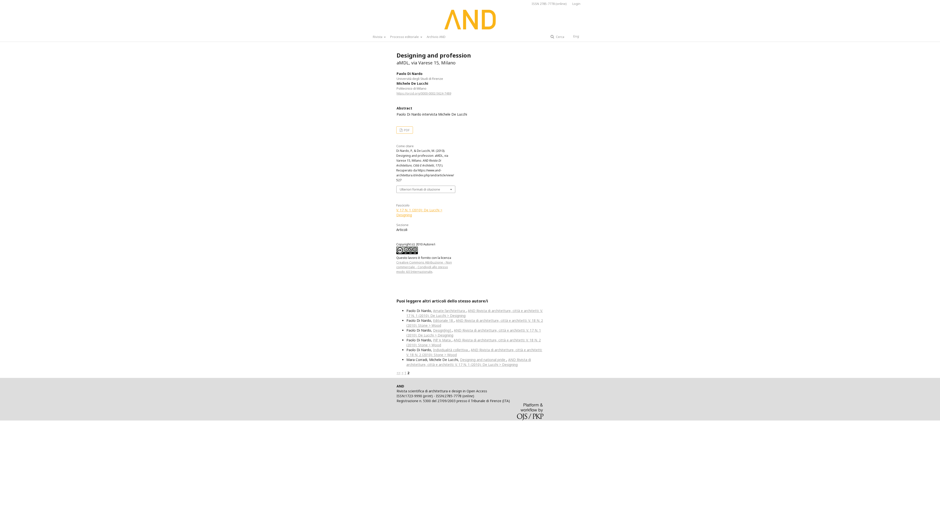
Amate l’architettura (449, 310)
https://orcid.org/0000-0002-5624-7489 (424, 93)
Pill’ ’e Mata (442, 340)
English (578, 36)
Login (576, 3)
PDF (406, 130)
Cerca (559, 37)
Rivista (378, 37)
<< (398, 373)
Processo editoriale (405, 37)
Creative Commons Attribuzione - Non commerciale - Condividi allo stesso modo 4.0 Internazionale (424, 267)
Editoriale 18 (443, 320)
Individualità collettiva (451, 350)
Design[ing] (442, 330)
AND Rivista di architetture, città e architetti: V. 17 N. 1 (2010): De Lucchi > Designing (468, 362)
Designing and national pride (483, 359)
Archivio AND (436, 37)
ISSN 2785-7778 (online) (549, 3)
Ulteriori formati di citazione (420, 189)
